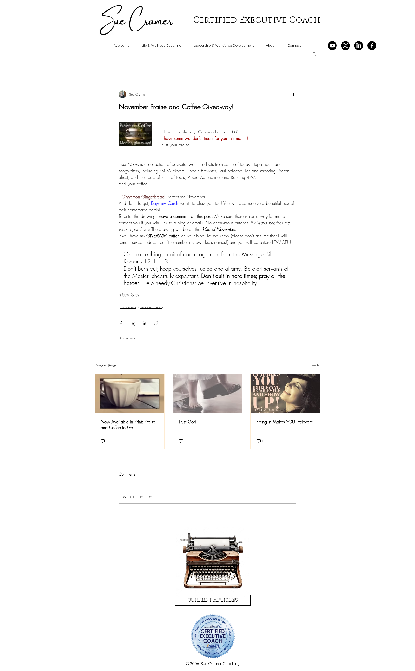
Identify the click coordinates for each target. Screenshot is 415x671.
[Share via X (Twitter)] (132, 323)
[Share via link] (156, 323)
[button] (314, 54)
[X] (345, 45)
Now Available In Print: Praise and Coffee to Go (128, 424)
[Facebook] (371, 45)
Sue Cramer (128, 307)
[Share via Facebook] (121, 323)
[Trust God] (207, 393)
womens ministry (151, 307)
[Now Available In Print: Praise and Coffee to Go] (129, 393)
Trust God (187, 422)
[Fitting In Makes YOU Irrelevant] (285, 393)
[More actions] (293, 94)
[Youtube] (332, 45)
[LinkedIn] (358, 45)
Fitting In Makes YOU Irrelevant (284, 422)
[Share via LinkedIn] (144, 323)
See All (315, 365)
